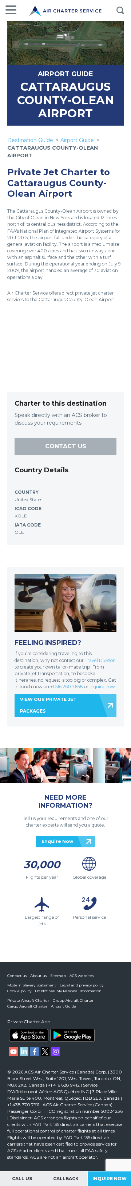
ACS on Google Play (72, 1035)
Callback (66, 1178)
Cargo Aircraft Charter (27, 1006)
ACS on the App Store (28, 1035)
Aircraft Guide (63, 1006)
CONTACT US (65, 446)
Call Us (22, 1178)
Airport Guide (77, 140)
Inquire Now (109, 1178)
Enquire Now (57, 841)
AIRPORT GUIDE (65, 74)
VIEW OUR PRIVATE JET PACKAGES (48, 705)
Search (120, 10)
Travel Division (100, 660)
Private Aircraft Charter (28, 1000)
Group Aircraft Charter (73, 1000)
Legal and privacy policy (81, 985)
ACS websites (82, 975)
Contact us (17, 975)
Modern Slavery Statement (31, 985)
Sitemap (58, 975)
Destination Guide (30, 140)
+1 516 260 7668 (67, 686)
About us (38, 975)
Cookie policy (19, 991)
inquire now (102, 686)
